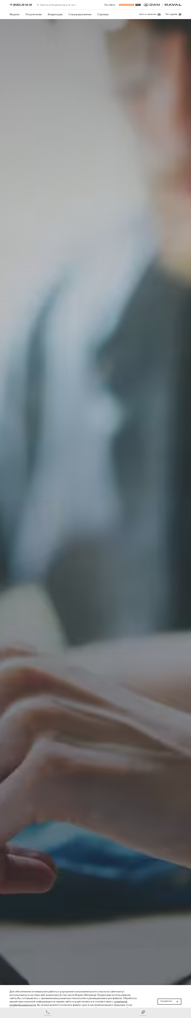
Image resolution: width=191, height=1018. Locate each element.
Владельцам (55, 14)
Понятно (166, 1001)
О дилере (103, 14)
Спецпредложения (79, 14)
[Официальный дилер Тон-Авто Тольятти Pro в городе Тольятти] (162, 4)
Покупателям (33, 14)
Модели (14, 14)
